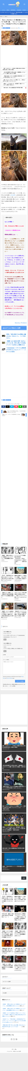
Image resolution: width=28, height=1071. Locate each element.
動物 (4, 28)
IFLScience (24, 323)
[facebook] (11, 1039)
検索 (24, 878)
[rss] (16, 1039)
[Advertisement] (14, 480)
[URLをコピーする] (25, 406)
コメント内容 (6, 659)
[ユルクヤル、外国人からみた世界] (14, 4)
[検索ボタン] (3, 4)
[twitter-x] (14, 1039)
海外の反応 (8, 28)
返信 (5, 639)
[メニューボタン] (24, 4)
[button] (3, 406)
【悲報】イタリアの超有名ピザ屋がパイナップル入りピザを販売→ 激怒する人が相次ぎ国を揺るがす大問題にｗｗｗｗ (14, 1014)
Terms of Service (9, 678)
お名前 (4, 654)
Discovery (17, 323)
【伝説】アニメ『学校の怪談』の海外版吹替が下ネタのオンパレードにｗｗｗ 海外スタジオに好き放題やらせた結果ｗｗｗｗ (14, 1020)
